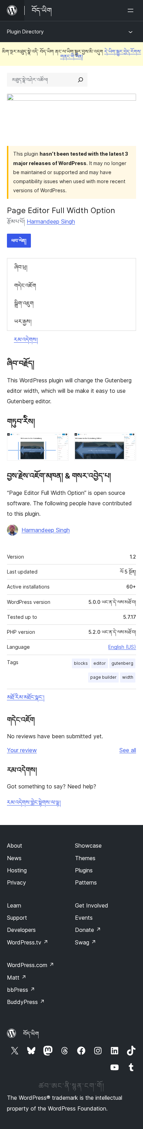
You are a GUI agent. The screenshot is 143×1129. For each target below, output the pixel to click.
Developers (21, 929)
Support (17, 917)
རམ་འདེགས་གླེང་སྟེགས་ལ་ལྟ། (34, 802)
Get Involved (91, 905)
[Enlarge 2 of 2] (126, 442)
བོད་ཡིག (31, 1033)
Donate (88, 929)
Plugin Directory (25, 31)
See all (127, 750)
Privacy (16, 882)
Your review (22, 750)
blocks (81, 663)
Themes (85, 858)
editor (99, 663)
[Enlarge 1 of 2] (59, 442)
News (14, 858)
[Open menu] (132, 10)
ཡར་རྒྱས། (23, 321)
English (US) (122, 647)
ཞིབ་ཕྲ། (20, 267)
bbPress (21, 989)
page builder (103, 677)
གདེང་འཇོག (25, 285)
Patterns (86, 882)
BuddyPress (26, 1001)
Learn (14, 905)
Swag (85, 942)
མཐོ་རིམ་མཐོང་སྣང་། (25, 697)
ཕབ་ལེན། (18, 240)
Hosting (17, 870)
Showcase (88, 845)
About (14, 845)
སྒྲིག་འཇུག (24, 303)
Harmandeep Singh (51, 221)
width (127, 677)
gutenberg (122, 663)
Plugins (84, 870)
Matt (16, 977)
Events (84, 917)
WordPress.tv (27, 942)
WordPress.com (30, 964)
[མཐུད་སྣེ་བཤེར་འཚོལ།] (80, 80)
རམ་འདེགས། (26, 339)
